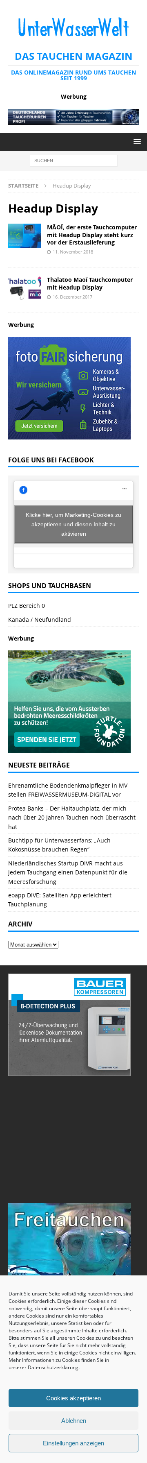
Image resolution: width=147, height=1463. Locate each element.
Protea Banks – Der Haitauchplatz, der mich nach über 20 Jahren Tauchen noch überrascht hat (72, 817)
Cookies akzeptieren (73, 1398)
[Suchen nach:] (74, 160)
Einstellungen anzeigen (73, 1443)
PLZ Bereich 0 (26, 605)
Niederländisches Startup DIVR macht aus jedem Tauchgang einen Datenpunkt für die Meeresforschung (67, 872)
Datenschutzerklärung (53, 1367)
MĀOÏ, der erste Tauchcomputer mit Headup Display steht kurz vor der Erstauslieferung (92, 234)
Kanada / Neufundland (39, 619)
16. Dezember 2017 (72, 297)
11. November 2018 (73, 252)
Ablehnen (73, 1420)
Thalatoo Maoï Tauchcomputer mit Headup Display (90, 283)
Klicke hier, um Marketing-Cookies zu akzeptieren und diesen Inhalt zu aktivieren (73, 524)
